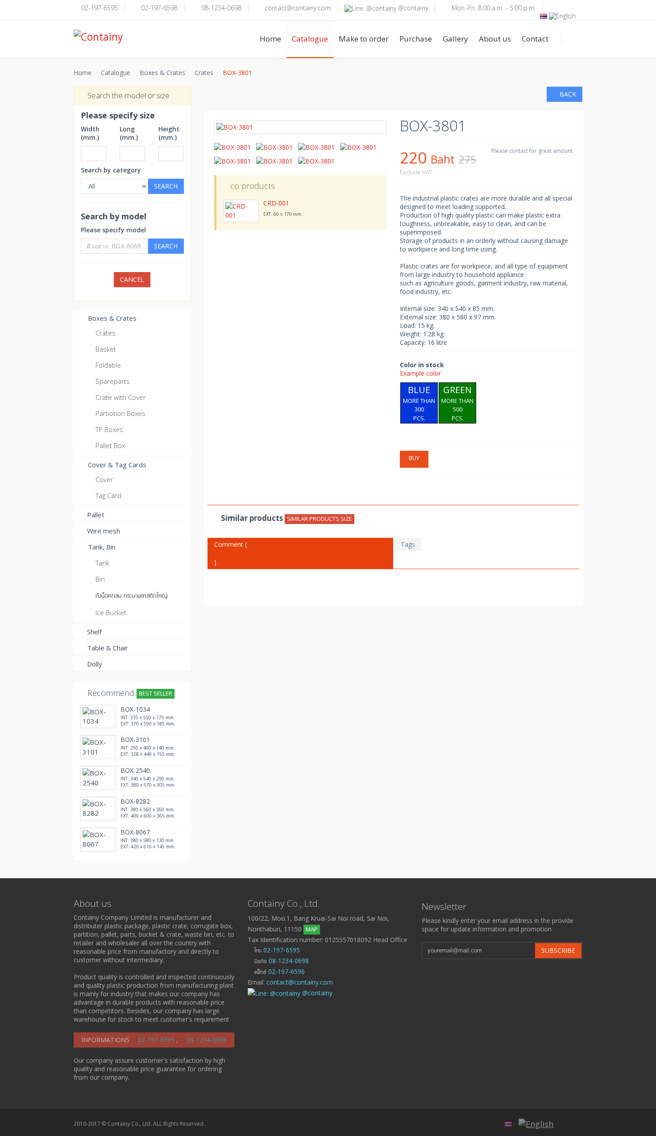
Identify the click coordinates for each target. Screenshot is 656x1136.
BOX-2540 (135, 770)
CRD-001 (276, 203)
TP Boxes (109, 429)
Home (270, 39)
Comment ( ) (230, 553)
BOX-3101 (135, 739)
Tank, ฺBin (101, 546)
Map (312, 929)
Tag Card (108, 495)
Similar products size (319, 519)
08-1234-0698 (221, 8)
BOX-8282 (135, 801)
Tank (102, 562)
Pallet (95, 514)
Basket (105, 348)
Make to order (364, 39)
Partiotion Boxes (120, 413)
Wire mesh (103, 530)
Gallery (455, 39)
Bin (100, 578)
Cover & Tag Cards (116, 464)
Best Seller (155, 693)
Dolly (94, 663)
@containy (412, 8)
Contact (535, 39)
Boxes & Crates (162, 72)
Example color (420, 373)
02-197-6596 (159, 8)
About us (495, 39)
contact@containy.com (298, 8)
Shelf (94, 631)
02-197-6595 (99, 8)
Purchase (415, 39)
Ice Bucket (110, 612)
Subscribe (558, 950)
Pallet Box (110, 445)
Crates (204, 72)
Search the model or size (128, 95)
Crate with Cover (120, 397)
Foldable (108, 365)
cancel (132, 279)
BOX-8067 (135, 832)
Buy (414, 458)
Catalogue (310, 39)
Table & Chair (107, 647)
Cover (104, 479)
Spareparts (112, 381)
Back (567, 94)
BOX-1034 (135, 709)
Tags (408, 544)
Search (166, 186)
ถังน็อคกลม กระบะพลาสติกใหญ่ (131, 595)
